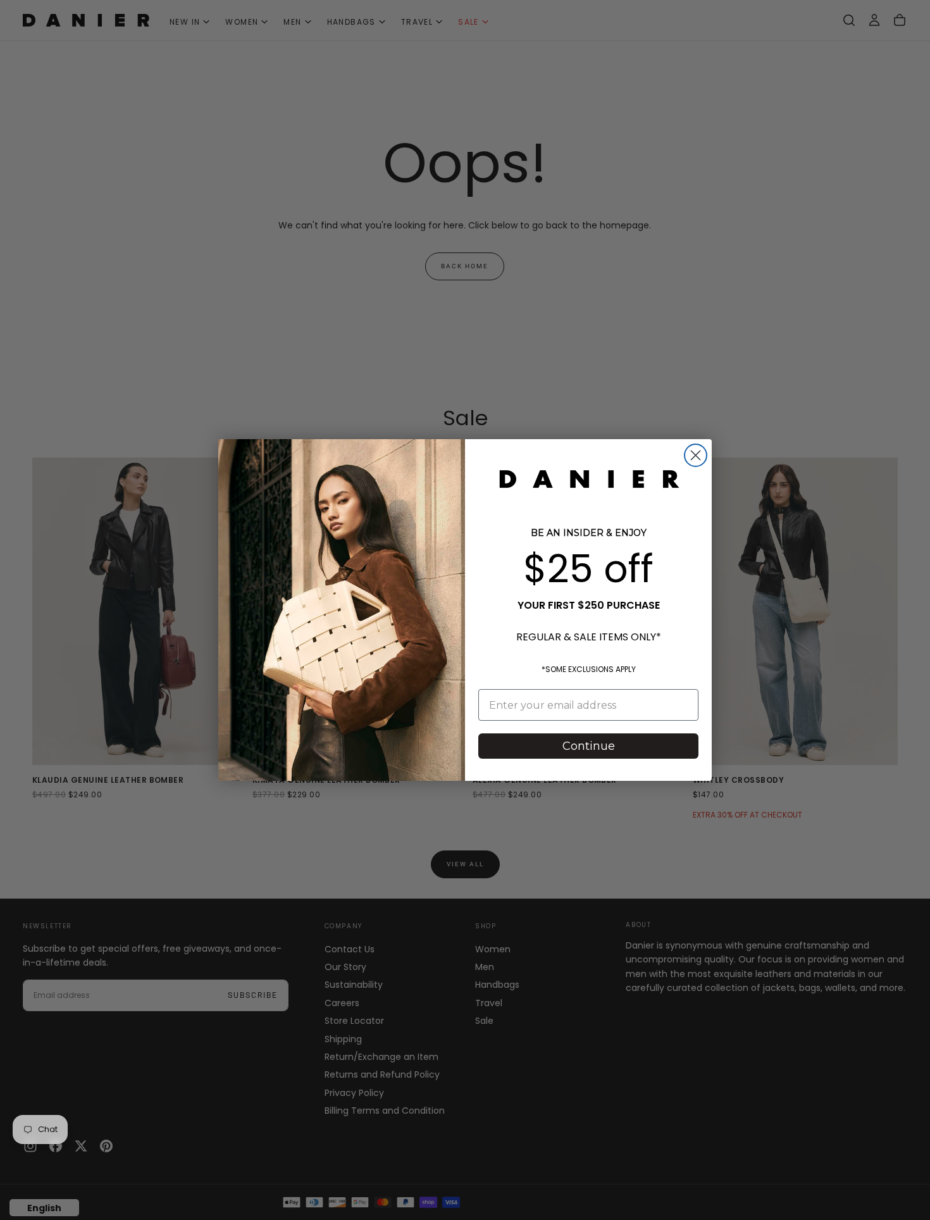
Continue (588, 746)
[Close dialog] (696, 455)
